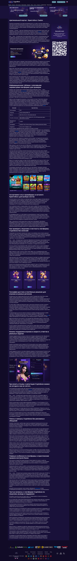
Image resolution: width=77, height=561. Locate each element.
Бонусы (13, 4)
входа (16, 141)
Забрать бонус (23, 15)
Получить (64, 15)
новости (30, 389)
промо (44, 105)
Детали (45, 15)
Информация (43, 4)
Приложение (23, 4)
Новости (39, 4)
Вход (32, 4)
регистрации (23, 90)
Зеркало (28, 4)
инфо (48, 315)
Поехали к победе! (59, 34)
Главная (9, 4)
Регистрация (18, 4)
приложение (37, 488)
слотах (19, 72)
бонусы (39, 31)
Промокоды (49, 4)
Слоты (35, 4)
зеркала (16, 131)
